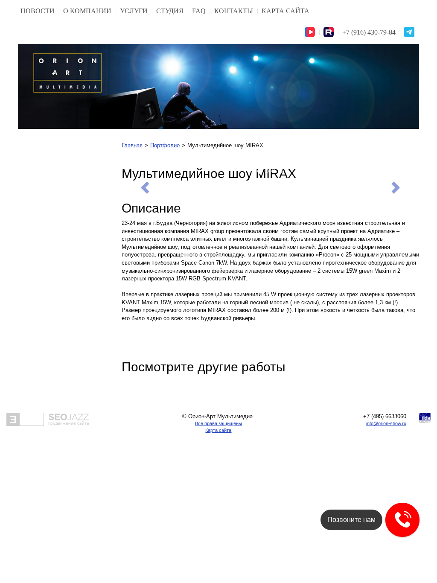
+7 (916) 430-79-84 (369, 32)
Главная (132, 145)
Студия (170, 11)
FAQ (199, 11)
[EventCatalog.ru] (25, 419)
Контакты (233, 11)
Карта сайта (285, 11)
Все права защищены (218, 423)
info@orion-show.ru (386, 423)
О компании (87, 11)
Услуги (134, 11)
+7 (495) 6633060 (384, 416)
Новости (37, 11)
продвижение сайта (68, 423)
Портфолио (165, 145)
